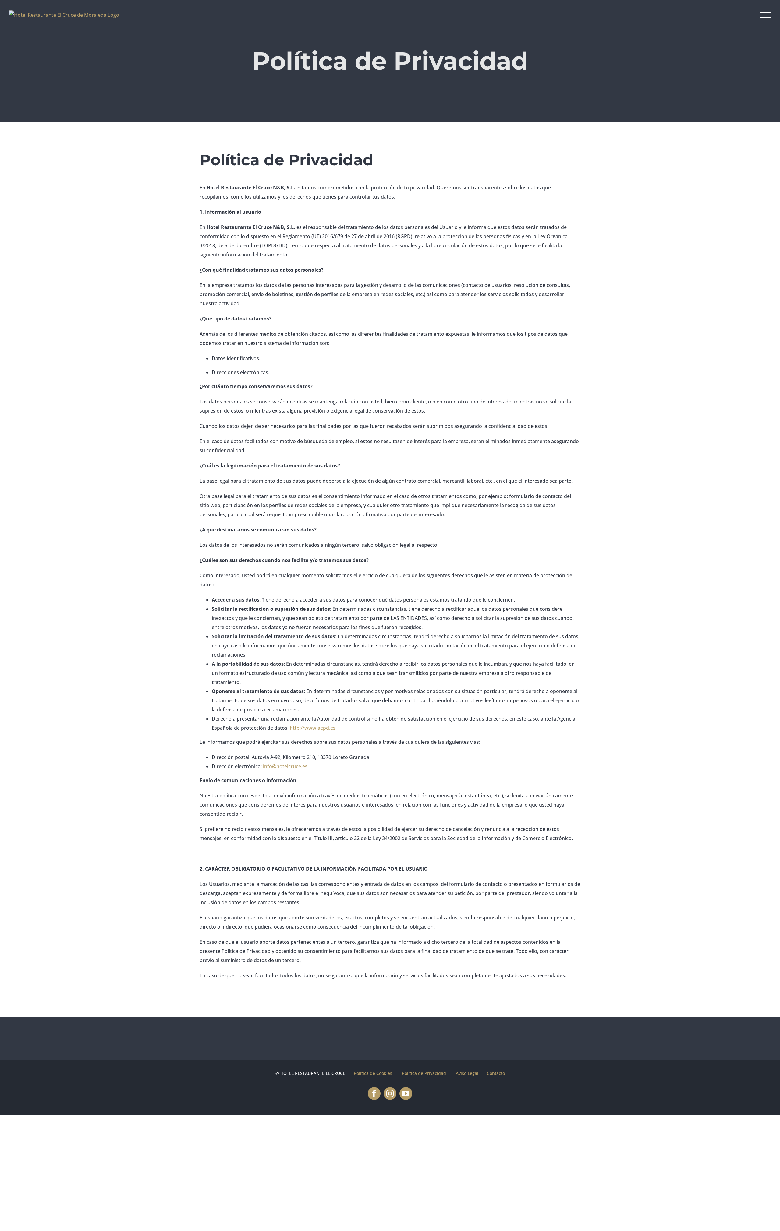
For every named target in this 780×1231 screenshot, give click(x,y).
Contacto (496, 1073)
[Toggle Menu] (765, 15)
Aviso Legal (467, 1073)
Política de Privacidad (424, 1073)
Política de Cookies (373, 1073)
